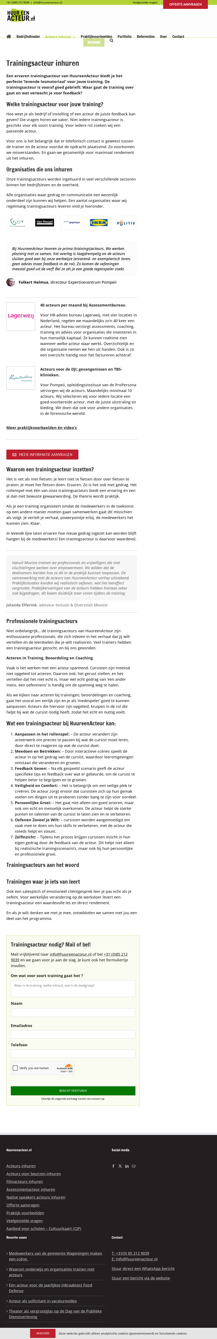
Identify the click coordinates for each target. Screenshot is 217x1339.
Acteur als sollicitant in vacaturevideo (43, 1300)
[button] (111, 40)
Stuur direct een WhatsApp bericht (143, 1268)
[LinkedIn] (127, 1166)
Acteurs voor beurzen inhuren (33, 1173)
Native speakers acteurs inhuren (35, 1197)
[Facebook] (113, 1166)
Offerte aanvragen (22, 1205)
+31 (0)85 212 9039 (17, 2)
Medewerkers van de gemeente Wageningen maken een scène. (55, 1256)
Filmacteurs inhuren (24, 1181)
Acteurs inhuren (21, 1165)
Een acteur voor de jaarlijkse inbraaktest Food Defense (50, 1287)
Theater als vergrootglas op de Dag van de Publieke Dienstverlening (55, 1314)
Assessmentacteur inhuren (30, 1189)
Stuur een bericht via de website (141, 1278)
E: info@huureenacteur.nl (135, 1259)
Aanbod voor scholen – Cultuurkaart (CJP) (43, 1228)
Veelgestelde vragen (24, 1220)
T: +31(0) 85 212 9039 (130, 1253)
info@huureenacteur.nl (47, 2)
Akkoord (42, 1333)
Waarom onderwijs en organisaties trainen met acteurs (52, 1272)
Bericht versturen (73, 1091)
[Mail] (133, 1166)
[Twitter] (120, 1166)
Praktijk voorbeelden (25, 1212)
